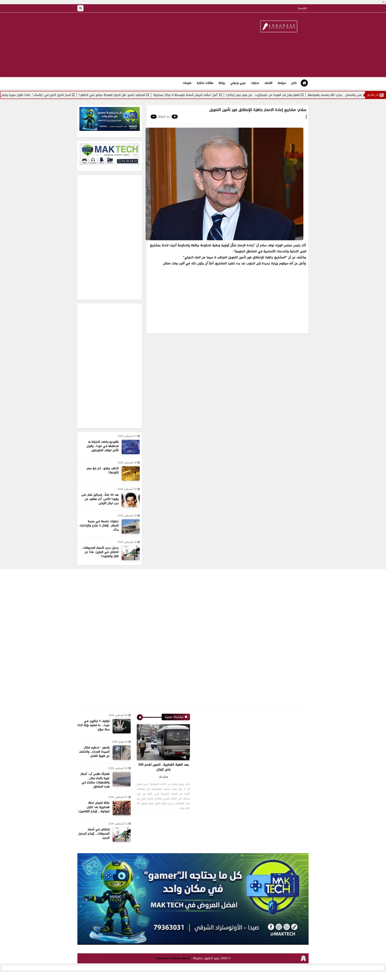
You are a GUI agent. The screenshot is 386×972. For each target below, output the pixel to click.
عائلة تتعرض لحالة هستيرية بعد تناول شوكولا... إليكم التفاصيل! (94, 807)
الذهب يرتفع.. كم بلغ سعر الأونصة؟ (103, 470)
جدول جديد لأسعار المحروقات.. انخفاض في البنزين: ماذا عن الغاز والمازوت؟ (100, 552)
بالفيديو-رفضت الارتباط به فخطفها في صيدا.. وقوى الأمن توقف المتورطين (102, 446)
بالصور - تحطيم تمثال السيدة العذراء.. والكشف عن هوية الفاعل (94, 752)
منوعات (187, 83)
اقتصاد (268, 83)
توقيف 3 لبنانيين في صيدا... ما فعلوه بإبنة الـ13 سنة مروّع (93, 725)
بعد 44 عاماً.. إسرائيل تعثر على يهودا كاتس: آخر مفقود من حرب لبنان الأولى (100, 499)
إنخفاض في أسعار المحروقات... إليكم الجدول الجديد (94, 834)
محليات (255, 83)
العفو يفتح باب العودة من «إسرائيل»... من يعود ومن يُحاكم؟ (291, 95)
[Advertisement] (150, 45)
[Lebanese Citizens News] (278, 27)
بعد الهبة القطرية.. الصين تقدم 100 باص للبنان (163, 767)
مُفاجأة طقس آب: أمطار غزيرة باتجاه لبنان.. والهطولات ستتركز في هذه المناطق (95, 780)
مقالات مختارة (205, 83)
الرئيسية (302, 8)
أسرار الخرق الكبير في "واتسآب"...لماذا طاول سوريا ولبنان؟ (63, 95)
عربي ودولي (238, 83)
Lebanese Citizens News (173, 958)
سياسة (282, 83)
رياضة (222, 83)
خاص (294, 83)
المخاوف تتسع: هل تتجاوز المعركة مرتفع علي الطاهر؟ (140, 95)
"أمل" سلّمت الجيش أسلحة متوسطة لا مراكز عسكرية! (214, 95)
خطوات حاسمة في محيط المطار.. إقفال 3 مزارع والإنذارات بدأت (99, 525)
